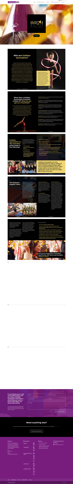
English (61, 0)
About (47, 2)
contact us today (57, 426)
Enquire (36, 35)
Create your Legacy (42, 444)
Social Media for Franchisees (43, 448)
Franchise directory (55, 2)
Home (34, 2)
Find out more (60, 411)
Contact (62, 2)
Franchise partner (40, 2)
